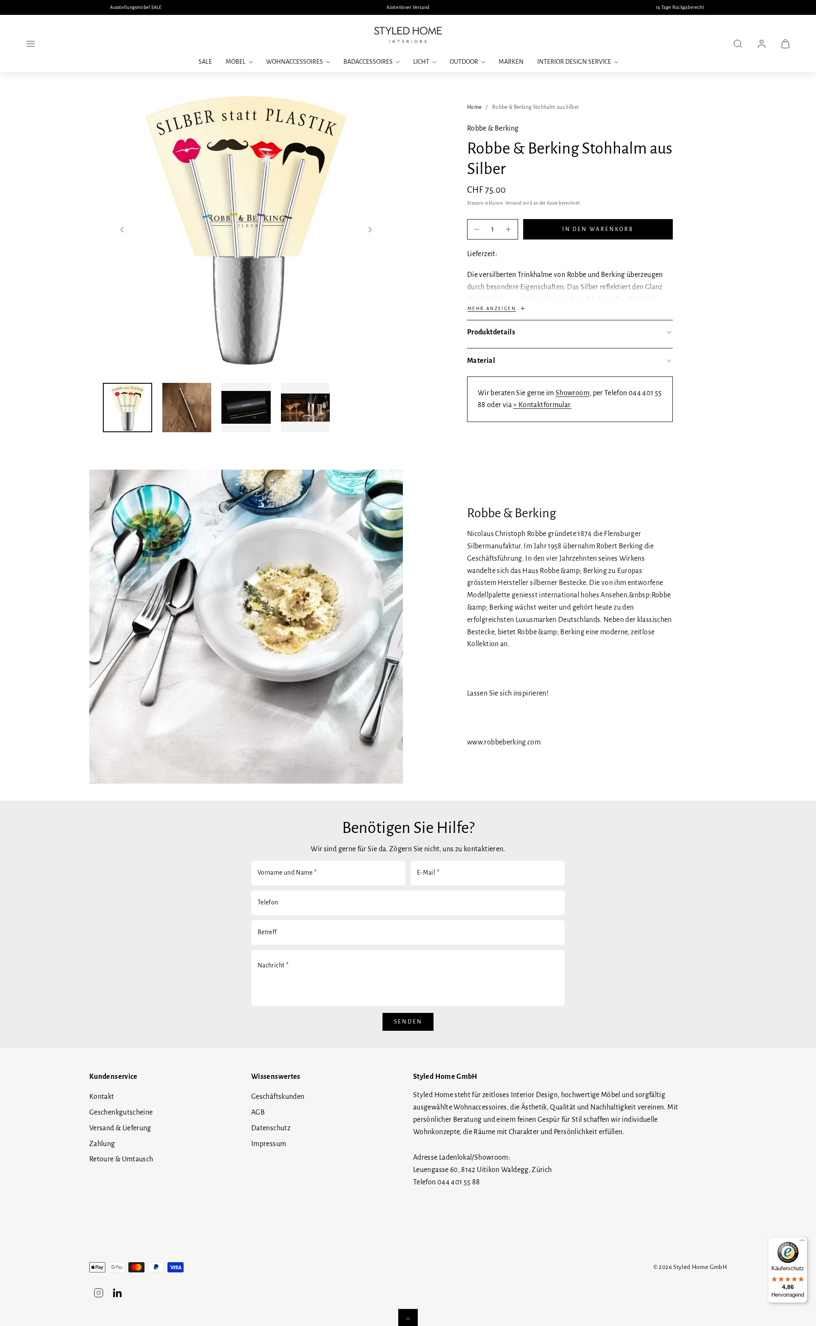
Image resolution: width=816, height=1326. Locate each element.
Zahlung (102, 1144)
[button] (30, 44)
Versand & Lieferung (120, 1128)
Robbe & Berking (492, 128)
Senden (408, 1022)
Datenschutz (270, 1128)
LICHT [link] (421, 61)
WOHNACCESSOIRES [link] (294, 61)
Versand (513, 203)
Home (474, 107)
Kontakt (101, 1097)
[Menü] (802, 1242)
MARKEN (511, 61)
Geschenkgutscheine (121, 1112)
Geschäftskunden (277, 1097)
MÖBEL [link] (236, 61)
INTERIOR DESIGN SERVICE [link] (574, 61)
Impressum (268, 1144)
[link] (761, 44)
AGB (258, 1112)
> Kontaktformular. (542, 405)
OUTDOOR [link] (464, 61)
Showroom (572, 393)
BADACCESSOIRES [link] (368, 61)
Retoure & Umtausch (121, 1159)
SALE (205, 61)
